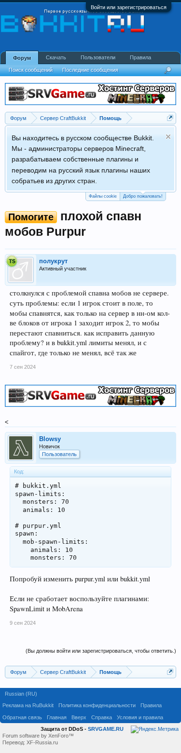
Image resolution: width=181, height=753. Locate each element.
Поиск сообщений (31, 70)
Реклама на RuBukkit (28, 705)
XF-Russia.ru (42, 742)
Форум (22, 58)
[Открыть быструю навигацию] (170, 118)
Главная (57, 717)
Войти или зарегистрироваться (129, 7)
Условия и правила (140, 717)
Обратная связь (22, 717)
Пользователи (98, 57)
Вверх (78, 717)
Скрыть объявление (168, 136)
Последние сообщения (90, 70)
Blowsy (50, 439)
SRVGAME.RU (106, 729)
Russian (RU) (21, 694)
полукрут (53, 261)
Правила (140, 57)
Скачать (56, 57)
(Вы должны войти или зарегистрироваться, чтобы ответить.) (101, 651)
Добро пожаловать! (143, 196)
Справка (101, 717)
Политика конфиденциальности (97, 705)
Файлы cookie (103, 196)
